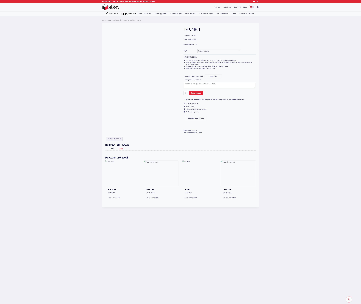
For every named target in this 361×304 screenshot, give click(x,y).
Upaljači (200, 132)
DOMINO (188, 190)
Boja (185, 51)
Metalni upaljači (193, 132)
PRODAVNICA (227, 7)
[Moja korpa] (349, 299)
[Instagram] (257, 1)
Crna (120, 148)
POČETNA (217, 7)
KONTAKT (237, 7)
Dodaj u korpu (196, 93)
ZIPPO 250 (227, 190)
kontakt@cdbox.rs (107, 1)
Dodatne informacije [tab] (114, 139)
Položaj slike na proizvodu (192, 80)
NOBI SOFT (112, 190)
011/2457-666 (118, 1)
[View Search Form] (257, 7)
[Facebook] (254, 1)
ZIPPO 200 (150, 190)
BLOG (245, 7)
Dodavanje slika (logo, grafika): (218, 66)
